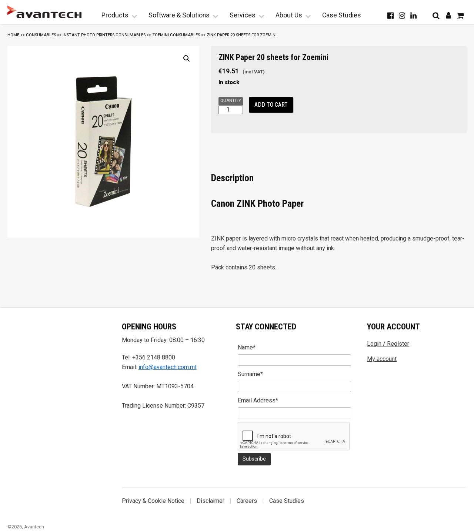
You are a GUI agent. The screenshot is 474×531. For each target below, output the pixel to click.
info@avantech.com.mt (167, 367)
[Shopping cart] (460, 15)
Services (243, 15)
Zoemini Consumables (176, 35)
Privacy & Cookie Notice (153, 500)
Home (13, 35)
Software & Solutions (179, 15)
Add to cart (271, 104)
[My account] (448, 15)
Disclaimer (210, 500)
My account (382, 358)
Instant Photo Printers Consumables (104, 35)
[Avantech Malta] (44, 12)
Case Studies (341, 15)
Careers (247, 500)
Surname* (250, 374)
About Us (289, 15)
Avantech (34, 527)
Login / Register (388, 343)
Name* (247, 347)
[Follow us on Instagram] (402, 15)
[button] (186, 58)
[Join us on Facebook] (390, 15)
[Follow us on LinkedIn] (413, 15)
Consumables (41, 35)
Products (114, 15)
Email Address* (258, 400)
